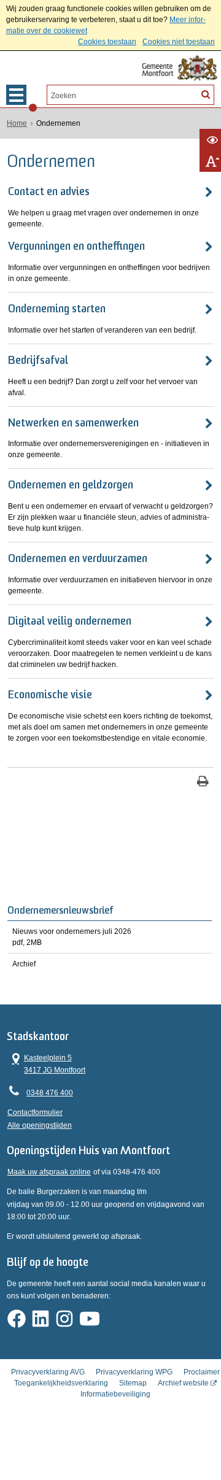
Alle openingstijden (39, 1125)
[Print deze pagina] (203, 782)
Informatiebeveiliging (115, 1394)
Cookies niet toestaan (178, 41)
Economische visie (50, 695)
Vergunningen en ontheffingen (76, 247)
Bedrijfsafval (38, 361)
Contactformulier (35, 1112)
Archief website (183, 1383)
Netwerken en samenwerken (73, 424)
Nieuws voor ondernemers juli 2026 (71, 937)
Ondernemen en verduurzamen (77, 559)
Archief (24, 964)
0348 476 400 (49, 1093)
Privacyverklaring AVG (48, 1372)
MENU (16, 95)
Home (17, 123)
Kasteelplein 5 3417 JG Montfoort (46, 1063)
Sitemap (133, 1383)
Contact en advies (49, 192)
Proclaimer (202, 1372)
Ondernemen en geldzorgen (70, 485)
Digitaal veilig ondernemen (69, 622)
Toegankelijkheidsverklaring (61, 1383)
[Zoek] (206, 94)
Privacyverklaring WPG (134, 1372)
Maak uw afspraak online (49, 1172)
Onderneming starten (57, 309)
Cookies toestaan (107, 41)
